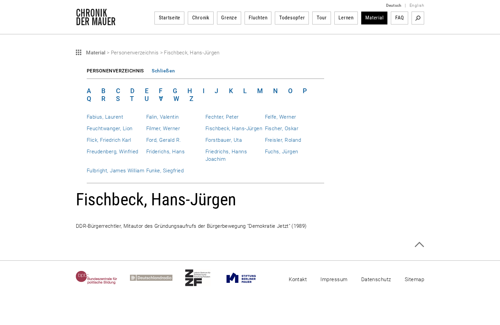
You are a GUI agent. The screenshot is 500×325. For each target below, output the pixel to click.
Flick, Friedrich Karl (109, 140)
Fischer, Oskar (282, 128)
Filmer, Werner (163, 128)
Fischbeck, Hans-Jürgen (233, 128)
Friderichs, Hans (165, 152)
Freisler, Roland (283, 140)
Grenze (229, 18)
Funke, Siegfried (165, 171)
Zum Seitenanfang (419, 244)
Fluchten (258, 18)
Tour (322, 18)
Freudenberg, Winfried (112, 152)
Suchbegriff (418, 18)
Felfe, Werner (280, 117)
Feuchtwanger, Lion (109, 128)
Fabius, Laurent (105, 117)
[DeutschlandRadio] (157, 277)
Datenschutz (376, 279)
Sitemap (414, 279)
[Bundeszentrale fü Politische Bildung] (103, 277)
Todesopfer (292, 18)
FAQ (399, 18)
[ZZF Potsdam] (204, 277)
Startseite (170, 18)
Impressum (333, 279)
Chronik (201, 18)
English (417, 5)
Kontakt (298, 279)
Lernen (346, 18)
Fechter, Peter (222, 117)
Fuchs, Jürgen (281, 152)
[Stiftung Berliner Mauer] (247, 277)
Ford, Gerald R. (163, 140)
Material (374, 18)
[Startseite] (96, 22)
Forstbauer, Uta (223, 140)
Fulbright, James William (115, 171)
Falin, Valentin (162, 117)
